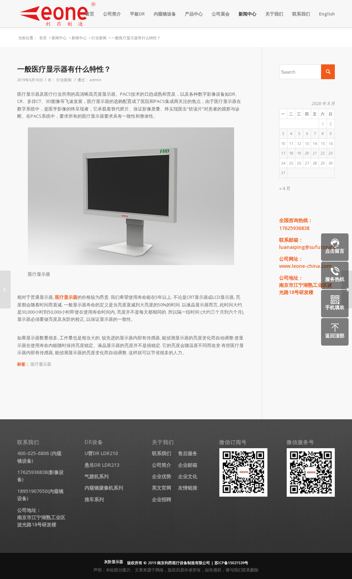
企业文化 (187, 476)
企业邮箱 (187, 465)
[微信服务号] (311, 495)
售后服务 (187, 453)
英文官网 (161, 487)
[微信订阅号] (243, 495)
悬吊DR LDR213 (102, 465)
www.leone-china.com (305, 266)
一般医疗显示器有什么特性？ (64, 69)
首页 (43, 37)
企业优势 (161, 476)
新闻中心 (59, 37)
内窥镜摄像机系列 (104, 487)
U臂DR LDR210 (101, 453)
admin (95, 79)
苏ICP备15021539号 (231, 562)
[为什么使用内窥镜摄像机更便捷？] (5, 289)
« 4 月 (284, 188)
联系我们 (161, 453)
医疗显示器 (66, 297)
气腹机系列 (97, 476)
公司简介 (161, 465)
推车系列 (94, 499)
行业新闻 (99, 37)
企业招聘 (161, 499)
